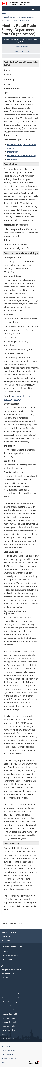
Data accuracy (14, 159)
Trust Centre (6, 941)
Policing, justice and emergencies (13, 1006)
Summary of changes (21, 46)
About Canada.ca (7, 1054)
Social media (6, 1046)
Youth (4, 1034)
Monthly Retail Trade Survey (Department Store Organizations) (21, 40)
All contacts (5, 951)
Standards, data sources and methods (19, 17)
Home (4, 13)
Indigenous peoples (8, 1026)
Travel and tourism (8, 974)
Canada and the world (9, 1014)
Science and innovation (9, 1022)
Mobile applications (8, 1050)
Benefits (4, 982)
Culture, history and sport (10, 1002)
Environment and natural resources (14, 994)
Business (5, 978)
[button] (21, 9)
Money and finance (8, 1018)
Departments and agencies (11, 955)
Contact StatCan (7, 937)
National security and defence (12, 998)
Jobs (3, 966)
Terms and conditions (9, 1058)
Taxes (3, 990)
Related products (21, 56)
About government (8, 959)
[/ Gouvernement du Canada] (16, 3)
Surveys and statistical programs (16, 20)
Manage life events (8, 1038)
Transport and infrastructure (11, 1010)
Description (12, 151)
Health (4, 986)
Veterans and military (9, 1030)
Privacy (4, 1062)
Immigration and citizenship (11, 970)
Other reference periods (21, 51)
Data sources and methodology (22, 155)
